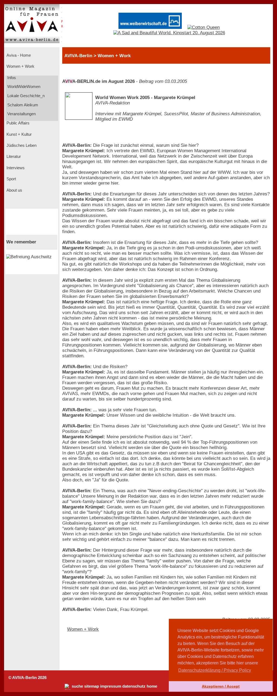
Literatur (13, 156)
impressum (110, 686)
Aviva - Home (18, 55)
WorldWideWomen (23, 86)
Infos (11, 78)
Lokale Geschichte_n (25, 96)
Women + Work (19, 66)
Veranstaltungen (21, 114)
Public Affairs (17, 123)
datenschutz (134, 686)
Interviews (15, 168)
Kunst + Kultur (18, 134)
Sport (10, 179)
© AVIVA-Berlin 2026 (27, 677)
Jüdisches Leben (21, 145)
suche (77, 686)
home (152, 686)
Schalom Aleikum (22, 105)
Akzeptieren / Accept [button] (221, 686)
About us (13, 190)
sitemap (91, 686)
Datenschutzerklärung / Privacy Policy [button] (214, 670)
